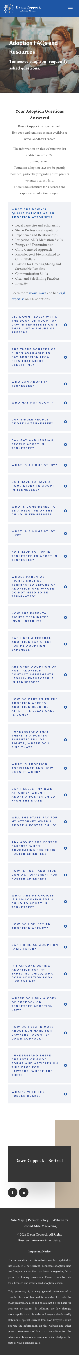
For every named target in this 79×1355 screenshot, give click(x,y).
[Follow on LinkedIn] (23, 1192)
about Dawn (37, 293)
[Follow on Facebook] (12, 1192)
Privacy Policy (38, 1220)
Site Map (17, 1220)
